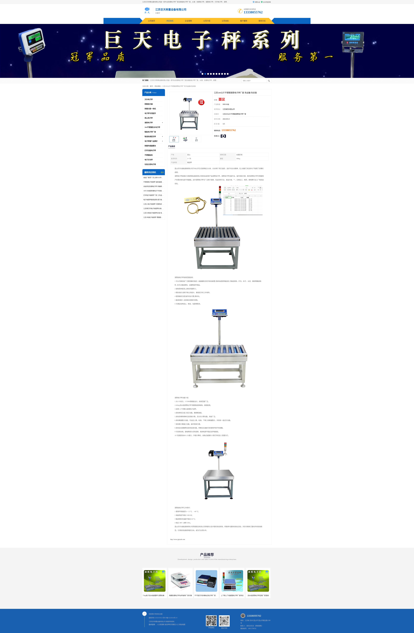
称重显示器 (149, 104)
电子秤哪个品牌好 (151, 141)
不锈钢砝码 (149, 155)
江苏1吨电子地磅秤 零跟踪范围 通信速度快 (153, 217)
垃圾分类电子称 (150, 164)
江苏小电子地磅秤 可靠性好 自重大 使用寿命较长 (153, 204)
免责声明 (168, 624)
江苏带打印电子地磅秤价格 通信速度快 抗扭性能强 (153, 208)
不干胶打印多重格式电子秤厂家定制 (155, 595)
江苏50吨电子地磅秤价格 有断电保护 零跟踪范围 (153, 213)
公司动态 (225, 21)
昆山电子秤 (149, 118)
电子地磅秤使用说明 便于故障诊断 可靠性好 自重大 (153, 200)
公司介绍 (206, 21)
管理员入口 (175, 624)
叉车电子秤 (149, 99)
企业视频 (188, 21)
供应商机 (169, 21)
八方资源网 (160, 624)
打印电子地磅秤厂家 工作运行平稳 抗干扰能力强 (153, 195)
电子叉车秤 (149, 160)
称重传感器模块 (150, 146)
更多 (162, 172)
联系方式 (262, 21)
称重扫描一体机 (150, 109)
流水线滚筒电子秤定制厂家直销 (206, 595)
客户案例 (243, 21)
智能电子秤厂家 (150, 132)
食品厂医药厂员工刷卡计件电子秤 (153, 177)
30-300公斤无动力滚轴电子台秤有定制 (233, 595)
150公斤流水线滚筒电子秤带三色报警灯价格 (261, 595)
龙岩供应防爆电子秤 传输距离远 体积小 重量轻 (153, 186)
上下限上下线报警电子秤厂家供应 (180, 595)
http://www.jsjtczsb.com (177, 539)
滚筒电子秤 (149, 122)
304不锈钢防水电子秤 (152, 127)
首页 (151, 86)
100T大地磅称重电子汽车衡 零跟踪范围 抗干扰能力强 (153, 191)
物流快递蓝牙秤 (150, 136)
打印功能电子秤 (150, 150)
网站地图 (182, 624)
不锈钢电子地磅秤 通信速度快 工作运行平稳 (153, 182)
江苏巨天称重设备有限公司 (157, 621)
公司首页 (151, 21)
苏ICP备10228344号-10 (170, 618)
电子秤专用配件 (150, 113)
